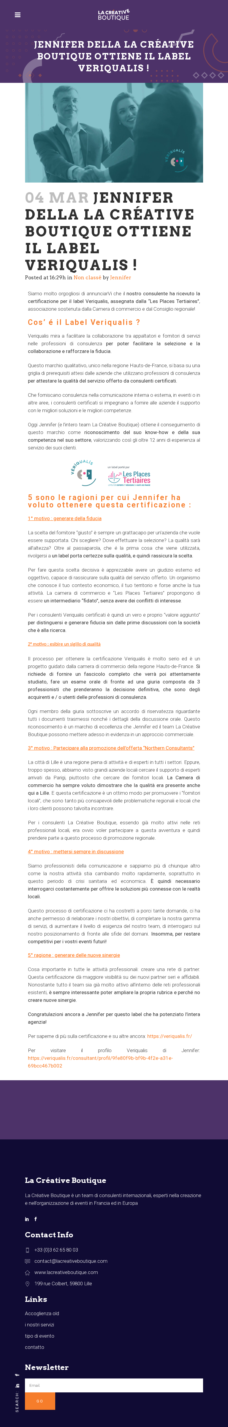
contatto (34, 1347)
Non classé (88, 277)
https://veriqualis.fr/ (169, 1036)
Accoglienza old (42, 1313)
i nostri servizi (39, 1325)
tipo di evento (39, 1336)
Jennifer (120, 277)
